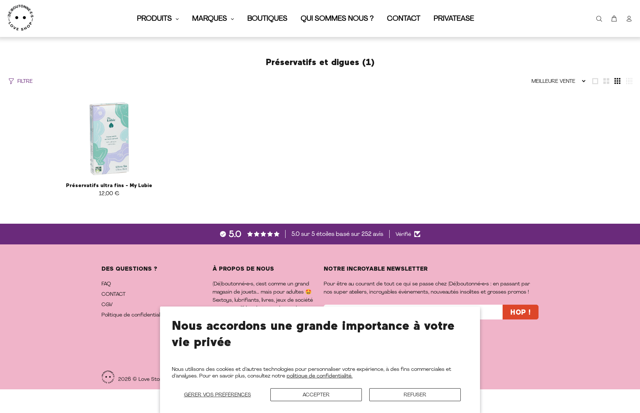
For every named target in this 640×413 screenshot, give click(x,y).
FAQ (106, 283)
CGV (107, 304)
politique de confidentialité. (320, 375)
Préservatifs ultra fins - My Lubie (109, 185)
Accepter (316, 394)
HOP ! (520, 312)
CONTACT (113, 294)
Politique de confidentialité (133, 314)
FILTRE (25, 81)
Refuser (415, 394)
